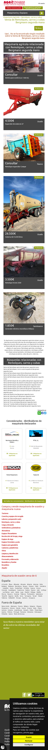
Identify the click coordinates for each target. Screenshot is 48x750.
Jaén (38, 590)
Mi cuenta (41, 3)
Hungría (26, 610)
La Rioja (43, 590)
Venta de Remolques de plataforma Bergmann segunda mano (22, 382)
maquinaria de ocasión (31, 506)
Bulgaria (32, 606)
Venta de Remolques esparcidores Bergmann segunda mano (22, 373)
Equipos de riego (7, 539)
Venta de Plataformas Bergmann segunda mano (18, 394)
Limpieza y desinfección (10, 553)
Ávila (41, 584)
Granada (4, 590)
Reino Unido (6, 606)
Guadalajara (12, 590)
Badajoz (4, 586)
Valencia (4, 598)
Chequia (39, 606)
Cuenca (32, 588)
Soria (21, 596)
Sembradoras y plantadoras (11, 528)
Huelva (27, 590)
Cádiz (37, 586)
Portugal (16, 612)
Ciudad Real (19, 588)
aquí (31, 732)
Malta (32, 610)
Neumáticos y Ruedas (9, 562)
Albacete (17, 584)
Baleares (11, 586)
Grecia (24, 608)
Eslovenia (30, 612)
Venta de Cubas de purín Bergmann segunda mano (19, 396)
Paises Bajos (39, 610)
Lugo (22, 592)
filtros (38, 28)
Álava (11, 584)
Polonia (10, 612)
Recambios (5, 565)
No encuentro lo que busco (32, 8)
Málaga (33, 592)
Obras (4, 551)
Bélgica (26, 606)
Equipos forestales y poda (11, 542)
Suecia (11, 614)
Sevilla (17, 596)
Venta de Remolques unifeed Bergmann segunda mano (20, 375)
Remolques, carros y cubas (31, 17)
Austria (4, 612)
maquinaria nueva (11, 509)
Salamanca (39, 594)
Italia (35, 608)
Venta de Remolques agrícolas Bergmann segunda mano (21, 367)
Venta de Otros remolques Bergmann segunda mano (20, 402)
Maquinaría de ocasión (14, 575)
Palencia (23, 594)
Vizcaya (18, 598)
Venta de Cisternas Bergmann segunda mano (17, 398)
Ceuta (12, 588)
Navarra (10, 594)
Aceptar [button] (29, 737)
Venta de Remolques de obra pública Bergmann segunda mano (23, 381)
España (6, 580)
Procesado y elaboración (10, 559)
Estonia (12, 608)
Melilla (39, 592)
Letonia (4, 610)
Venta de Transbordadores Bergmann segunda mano (20, 404)
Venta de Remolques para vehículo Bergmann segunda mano (22, 388)
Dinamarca (5, 608)
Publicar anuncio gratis (14, 8)
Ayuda (7, 730)
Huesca (33, 590)
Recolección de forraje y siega (12, 536)
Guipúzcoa (20, 590)
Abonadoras (6, 531)
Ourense (17, 594)
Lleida (17, 592)
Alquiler (4, 568)
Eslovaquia (38, 612)
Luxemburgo (18, 610)
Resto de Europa (19, 614)
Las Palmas (6, 592)
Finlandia (5, 614)
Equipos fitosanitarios (9, 533)
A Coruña (5, 584)
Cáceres (31, 586)
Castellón (6, 588)
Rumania (23, 612)
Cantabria (43, 586)
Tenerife (4, 596)
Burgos (25, 586)
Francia (20, 606)
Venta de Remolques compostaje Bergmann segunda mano (22, 406)
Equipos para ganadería (10, 545)
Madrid (27, 592)
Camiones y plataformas (10, 548)
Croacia (29, 608)
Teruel (34, 596)
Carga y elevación (8, 525)
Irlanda (18, 608)
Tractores (5, 513)
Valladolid (11, 598)
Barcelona (18, 586)
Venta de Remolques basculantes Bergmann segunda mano (22, 384)
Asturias (36, 584)
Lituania (10, 610)
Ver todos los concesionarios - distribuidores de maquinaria (24, 501)
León (12, 592)
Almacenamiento (7, 556)
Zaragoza (32, 598)
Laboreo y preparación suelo (11, 519)
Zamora (25, 598)
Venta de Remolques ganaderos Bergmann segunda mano (21, 386)
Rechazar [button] (28, 741)
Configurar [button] (29, 745)
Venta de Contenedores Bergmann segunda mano (19, 400)
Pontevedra (31, 594)
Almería (29, 584)
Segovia (11, 596)
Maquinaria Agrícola (11, 17)
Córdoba (26, 588)
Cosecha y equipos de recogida (12, 516)
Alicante (23, 584)
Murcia (4, 594)
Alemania (14, 606)
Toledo (40, 596)
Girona (38, 588)
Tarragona (27, 596)
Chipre (40, 608)
